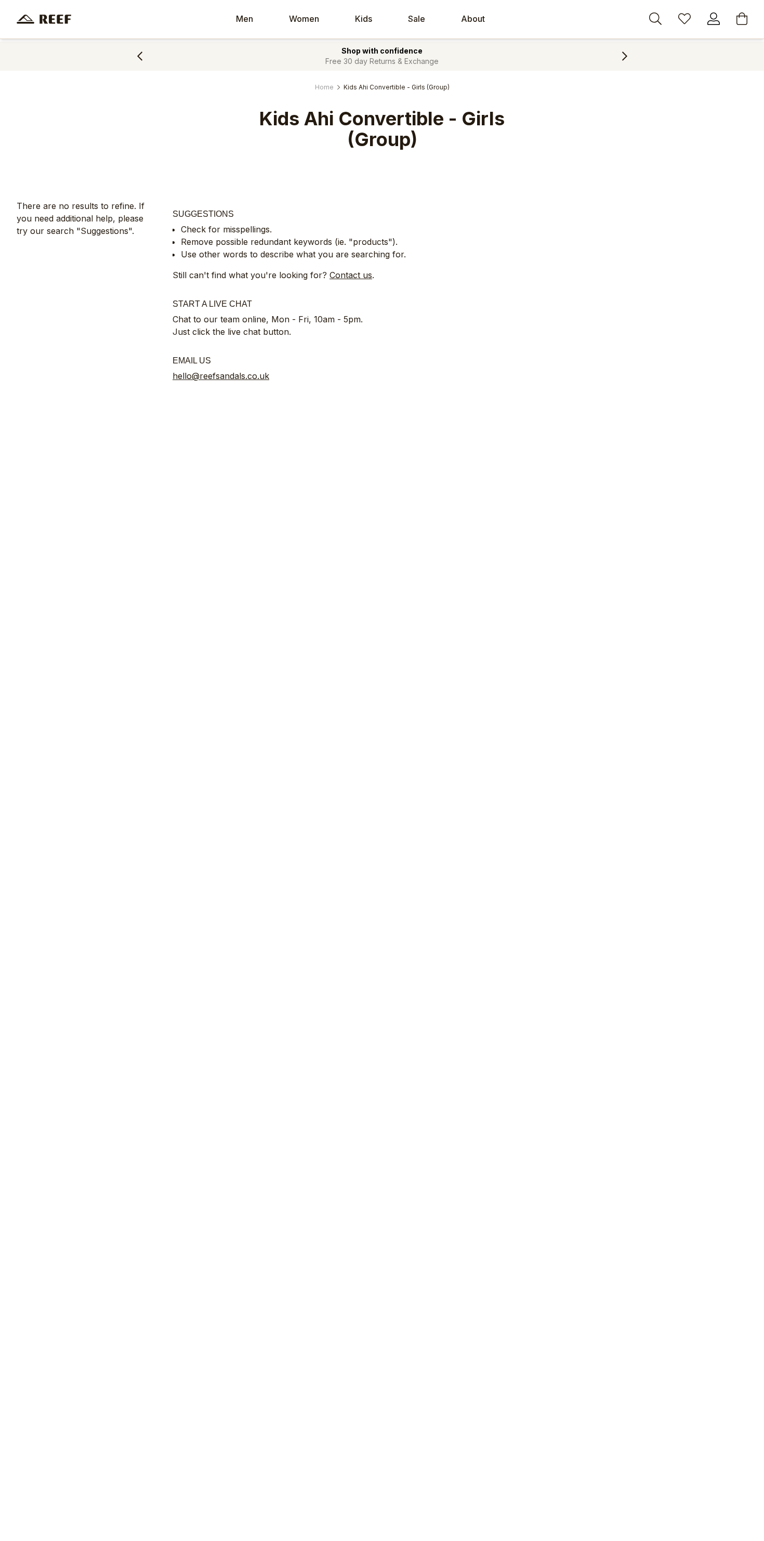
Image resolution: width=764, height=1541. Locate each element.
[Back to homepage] (44, 19)
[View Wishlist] (684, 20)
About (473, 19)
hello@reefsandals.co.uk (221, 376)
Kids (363, 19)
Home (324, 87)
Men (244, 19)
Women (304, 19)
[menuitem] (244, 19)
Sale (416, 19)
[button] (140, 56)
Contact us (351, 275)
